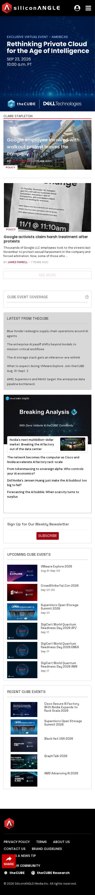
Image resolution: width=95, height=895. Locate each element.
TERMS (41, 842)
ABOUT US (61, 842)
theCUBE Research (53, 872)
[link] (47, 146)
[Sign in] (77, 8)
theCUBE (17, 872)
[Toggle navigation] (88, 8)
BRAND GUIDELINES (47, 848)
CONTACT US (14, 848)
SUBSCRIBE (47, 535)
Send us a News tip (20, 855)
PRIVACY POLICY (17, 842)
